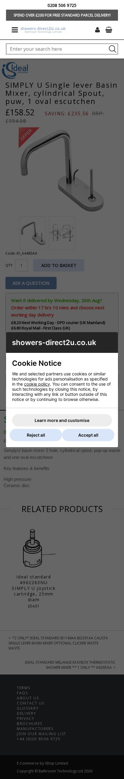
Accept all (88, 435)
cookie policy (37, 383)
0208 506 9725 (62, 5)
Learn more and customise (62, 420)
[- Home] (43, 30)
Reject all (36, 435)
